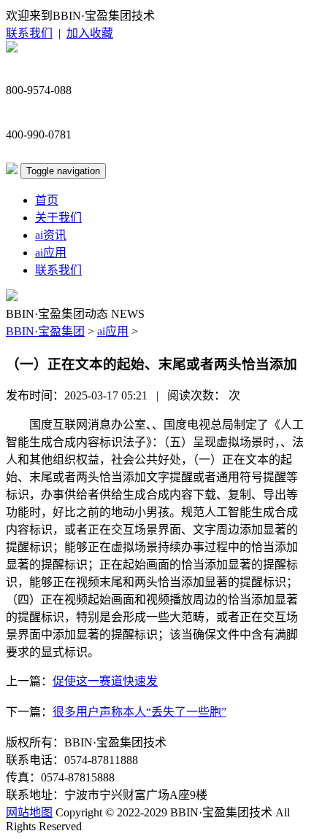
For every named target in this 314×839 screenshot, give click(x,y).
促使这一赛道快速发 (105, 681)
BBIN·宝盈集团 (45, 331)
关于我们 (58, 217)
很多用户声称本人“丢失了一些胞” (139, 712)
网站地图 (29, 812)
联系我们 (29, 33)
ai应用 (50, 252)
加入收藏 (89, 33)
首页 (46, 200)
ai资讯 (50, 235)
